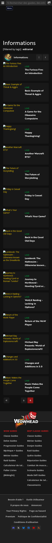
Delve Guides (10, 440)
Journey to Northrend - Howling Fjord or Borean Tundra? (34, 282)
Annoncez (36, 505)
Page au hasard (37, 510)
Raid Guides (10, 460)
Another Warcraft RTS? (34, 155)
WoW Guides (10, 431)
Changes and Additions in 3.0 (33, 364)
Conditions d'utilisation (26, 522)
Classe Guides (11, 435)
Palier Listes (10, 470)
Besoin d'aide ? (15, 499)
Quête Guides (34, 455)
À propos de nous (19, 505)
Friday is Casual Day (33, 197)
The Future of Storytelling (32, 176)
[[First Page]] (6, 400)
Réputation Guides (37, 460)
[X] (18, 528)
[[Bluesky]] (23, 528)
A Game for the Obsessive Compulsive (33, 115)
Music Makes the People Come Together (34, 387)
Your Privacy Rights (16, 510)
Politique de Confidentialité (32, 516)
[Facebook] (28, 528)
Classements (34, 485)
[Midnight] (9, 475)
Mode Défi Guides (36, 475)
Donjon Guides (34, 445)
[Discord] (13, 528)
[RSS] (39, 528)
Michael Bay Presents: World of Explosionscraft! (35, 345)
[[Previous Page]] (45, 57)
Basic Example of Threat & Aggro (34, 92)
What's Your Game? (35, 216)
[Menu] (3, 3)
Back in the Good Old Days (34, 239)
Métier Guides (11, 455)
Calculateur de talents (15, 465)
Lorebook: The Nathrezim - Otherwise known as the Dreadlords (34, 261)
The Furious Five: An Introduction (34, 71)
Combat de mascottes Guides (38, 465)
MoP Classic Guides (37, 431)
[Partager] (49, 3)
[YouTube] (33, 528)
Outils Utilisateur (35, 499)
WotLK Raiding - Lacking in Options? (34, 303)
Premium (10, 516)
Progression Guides (14, 445)
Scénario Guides (35, 470)
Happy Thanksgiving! (32, 134)
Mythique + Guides (13, 450)
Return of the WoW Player (35, 322)
